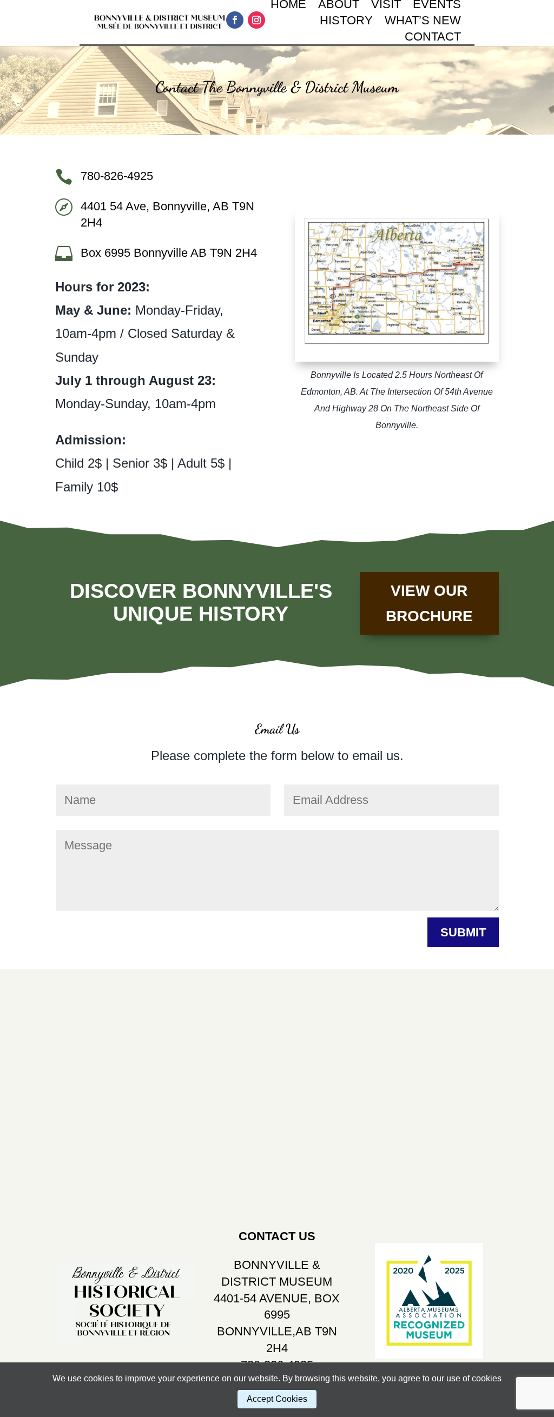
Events (437, 6)
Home (288, 6)
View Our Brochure (429, 603)
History (346, 22)
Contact (433, 38)
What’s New (423, 22)
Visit (386, 6)
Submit (463, 932)
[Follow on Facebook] (234, 20)
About (338, 6)
